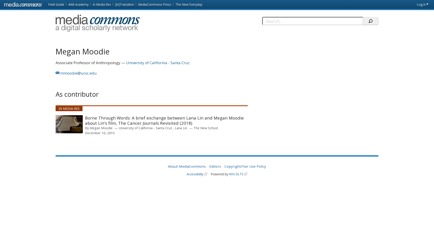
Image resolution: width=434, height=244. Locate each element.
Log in (421, 4)
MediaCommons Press (154, 4)
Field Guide (56, 4)
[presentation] (69, 124)
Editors (215, 166)
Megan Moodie (101, 128)
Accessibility (195, 174)
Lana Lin (181, 128)
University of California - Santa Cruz (158, 62)
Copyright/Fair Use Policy (245, 166)
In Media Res (102, 4)
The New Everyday (188, 4)
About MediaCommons (187, 166)
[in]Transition (124, 4)
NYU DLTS (236, 174)
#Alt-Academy (78, 4)
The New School (205, 128)
